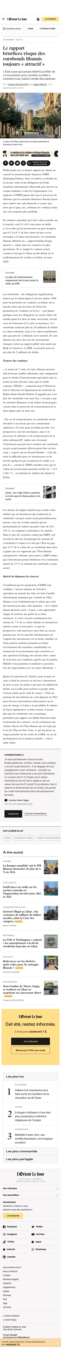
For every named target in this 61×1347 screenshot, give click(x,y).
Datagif (13, 1335)
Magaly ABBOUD (40, 84)
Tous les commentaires (35, 813)
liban (7, 838)
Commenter (13, 814)
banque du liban (24, 838)
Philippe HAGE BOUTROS (18, 84)
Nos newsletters (11, 1195)
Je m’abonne (30, 1041)
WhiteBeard (23, 1337)
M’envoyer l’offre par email (30, 1050)
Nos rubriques (10, 1188)
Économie (8, 39)
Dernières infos (13, 28)
